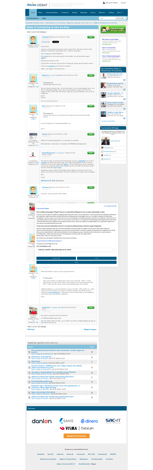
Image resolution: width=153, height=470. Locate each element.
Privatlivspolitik (96, 459)
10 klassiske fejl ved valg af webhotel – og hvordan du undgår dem (116, 74)
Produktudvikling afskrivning (41, 381)
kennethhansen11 (48, 354)
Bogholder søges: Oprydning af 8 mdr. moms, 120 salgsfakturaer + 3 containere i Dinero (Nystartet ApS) (55, 386)
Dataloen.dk (102, 454)
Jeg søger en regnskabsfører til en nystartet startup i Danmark (53, 372)
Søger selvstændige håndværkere (43, 392)
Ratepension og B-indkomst (41, 357)
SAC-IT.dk (91, 454)
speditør (43, 162)
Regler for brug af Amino (68, 459)
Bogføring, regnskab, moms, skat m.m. (80, 23)
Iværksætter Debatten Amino (34, 23)
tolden (43, 58)
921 (37, 164)
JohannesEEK (47, 369)
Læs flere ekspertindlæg (108, 121)
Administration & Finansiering (55, 23)
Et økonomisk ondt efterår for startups (116, 83)
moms (48, 53)
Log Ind (123, 3)
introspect (46, 378)
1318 (37, 87)
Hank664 (45, 358)
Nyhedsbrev (84, 459)
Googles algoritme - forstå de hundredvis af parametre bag (116, 93)
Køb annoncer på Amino (48, 459)
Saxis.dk (50, 454)
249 (37, 322)
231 (37, 145)
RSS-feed (31, 329)
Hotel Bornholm (84, 464)
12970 (33, 119)
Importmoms (35, 361)
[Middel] (46, 39)
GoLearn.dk (81, 454)
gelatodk (45, 363)
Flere (119, 12)
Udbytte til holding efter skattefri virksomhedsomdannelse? (52, 377)
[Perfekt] (49, 39)
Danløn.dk (40, 454)
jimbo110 (45, 383)
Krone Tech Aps (47, 374)
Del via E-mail (45, 41)
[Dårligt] (43, 39)
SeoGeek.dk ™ (61, 153)
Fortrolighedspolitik (110, 206)
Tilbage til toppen (90, 329)
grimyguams (46, 394)
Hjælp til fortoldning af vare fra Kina (105, 23)
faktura (66, 164)
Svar (90, 37)
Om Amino (109, 459)
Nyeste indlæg (35, 354)
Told (55, 167)
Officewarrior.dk (46, 180)
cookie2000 (107, 148)
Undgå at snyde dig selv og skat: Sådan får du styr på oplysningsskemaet (116, 112)
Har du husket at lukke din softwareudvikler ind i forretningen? (116, 102)
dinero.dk (70, 454)
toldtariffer (82, 161)
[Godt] (48, 39)
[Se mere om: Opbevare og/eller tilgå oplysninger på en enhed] (114, 250)
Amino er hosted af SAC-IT (66, 464)
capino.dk (60, 454)
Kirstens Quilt (54, 75)
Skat (59, 167)
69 (37, 47)
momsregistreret (54, 292)
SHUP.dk (113, 454)
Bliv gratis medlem (111, 3)
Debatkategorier (32, 18)
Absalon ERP (114, 141)
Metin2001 (46, 389)
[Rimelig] (44, 39)
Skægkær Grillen (56, 307)
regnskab (51, 66)
